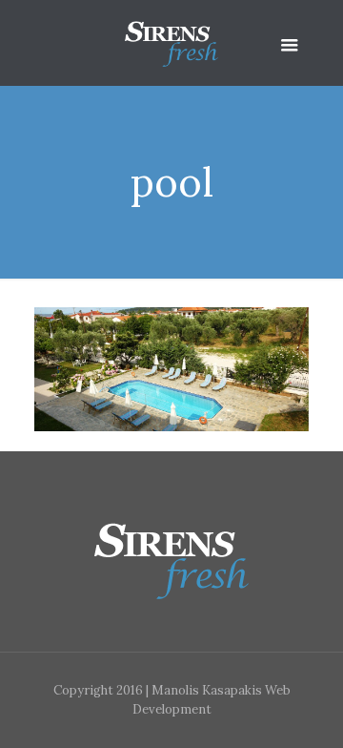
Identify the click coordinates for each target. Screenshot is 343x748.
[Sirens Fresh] (172, 43)
